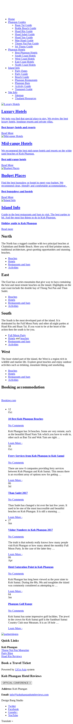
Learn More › (15, 443)
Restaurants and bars (19, 264)
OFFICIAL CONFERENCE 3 (17, 683)
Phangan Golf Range (20, 603)
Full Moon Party (17, 335)
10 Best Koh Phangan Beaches (25, 418)
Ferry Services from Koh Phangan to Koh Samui (36, 455)
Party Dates (21, 70)
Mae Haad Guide (24, 40)
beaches (24, 338)
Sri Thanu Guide (24, 46)
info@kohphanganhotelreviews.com (29, 694)
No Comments (16, 425)
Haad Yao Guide (24, 37)
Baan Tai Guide (23, 25)
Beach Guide (22, 77)
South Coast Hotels (25, 55)
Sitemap (19, 95)
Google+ (13, 712)
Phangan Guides (17, 22)
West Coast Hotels (25, 58)
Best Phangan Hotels (26, 52)
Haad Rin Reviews (11, 656)
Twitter (12, 706)
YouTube (13, 715)
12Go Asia (20, 669)
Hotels (11, 261)
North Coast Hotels (25, 64)
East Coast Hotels (24, 61)
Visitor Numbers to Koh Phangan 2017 (30, 529)
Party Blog (7, 653)
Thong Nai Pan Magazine (15, 650)
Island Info (14, 67)
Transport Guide (23, 89)
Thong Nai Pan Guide (27, 43)
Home (11, 19)
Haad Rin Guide (24, 31)
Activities (13, 267)
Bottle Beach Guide (25, 28)
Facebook (13, 709)
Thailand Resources (25, 98)
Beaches (12, 258)
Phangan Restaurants (26, 80)
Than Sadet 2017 (18, 492)
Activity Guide (23, 86)
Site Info (12, 92)
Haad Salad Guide (25, 34)
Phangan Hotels (16, 49)
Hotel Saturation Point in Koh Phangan (30, 567)
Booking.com (8, 400)
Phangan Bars (22, 83)
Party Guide (21, 74)
